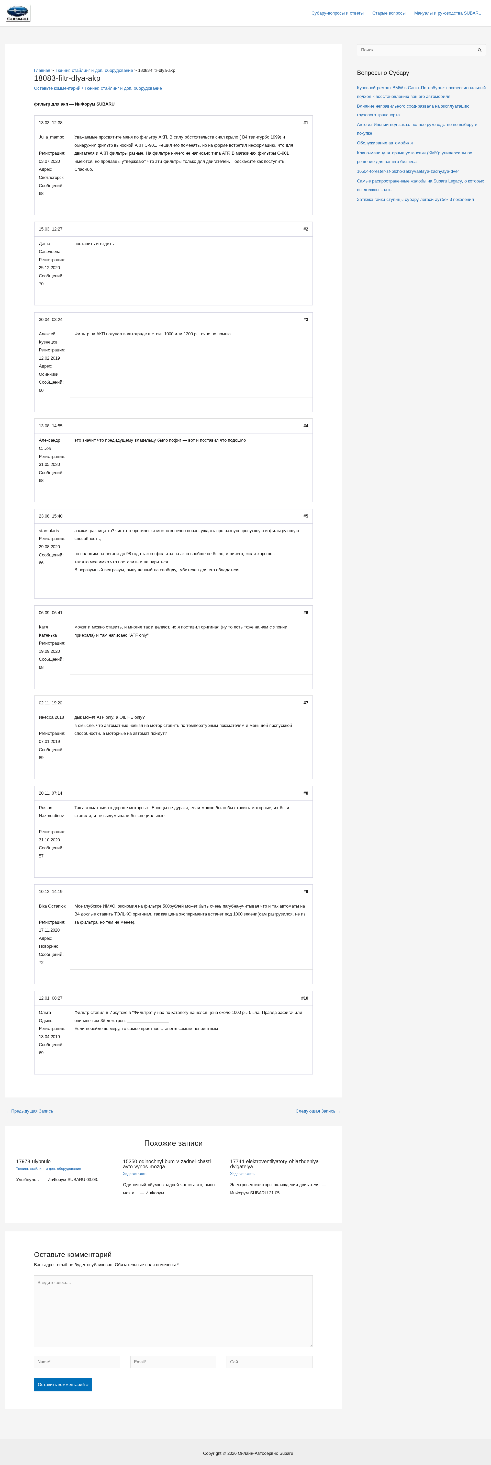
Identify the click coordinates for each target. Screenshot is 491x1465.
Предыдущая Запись (29, 1111)
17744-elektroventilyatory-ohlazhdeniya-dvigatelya (275, 1164)
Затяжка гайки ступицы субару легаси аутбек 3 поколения (415, 199)
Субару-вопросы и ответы (337, 13)
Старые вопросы (389, 13)
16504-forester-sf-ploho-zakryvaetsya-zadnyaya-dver (408, 171)
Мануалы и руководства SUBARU (448, 13)
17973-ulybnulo (33, 1161)
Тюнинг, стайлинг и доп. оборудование (123, 88)
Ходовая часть (135, 1174)
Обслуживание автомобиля (385, 143)
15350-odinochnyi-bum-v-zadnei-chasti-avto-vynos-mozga (168, 1164)
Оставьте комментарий (57, 88)
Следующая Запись (318, 1111)
